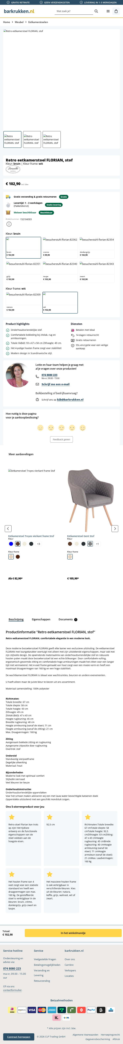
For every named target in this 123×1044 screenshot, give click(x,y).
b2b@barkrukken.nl (70, 399)
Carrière (69, 964)
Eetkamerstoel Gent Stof (80, 536)
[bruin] (17, 544)
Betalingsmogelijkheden (47, 964)
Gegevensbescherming (98, 1039)
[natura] (11, 556)
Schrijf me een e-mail (56, 384)
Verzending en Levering (42, 973)
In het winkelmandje (73, 933)
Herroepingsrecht (110, 1034)
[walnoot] (17, 556)
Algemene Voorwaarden (85, 1034)
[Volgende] (114, 528)
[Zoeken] (96, 11)
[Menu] (108, 11)
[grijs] (90, 544)
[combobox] (74, 11)
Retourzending (42, 980)
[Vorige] (8, 528)
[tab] (16, 619)
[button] (9, 224)
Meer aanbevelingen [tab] (21, 454)
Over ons (70, 959)
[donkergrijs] (31, 544)
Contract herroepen (18, 1036)
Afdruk (116, 1039)
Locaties (69, 975)
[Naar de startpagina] (19, 11)
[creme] (24, 544)
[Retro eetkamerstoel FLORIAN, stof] (61, 78)
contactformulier (12, 990)
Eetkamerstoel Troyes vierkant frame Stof (31, 536)
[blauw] (11, 544)
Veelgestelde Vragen (45, 959)
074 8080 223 (49, 375)
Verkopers (70, 970)
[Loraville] (13, 169)
